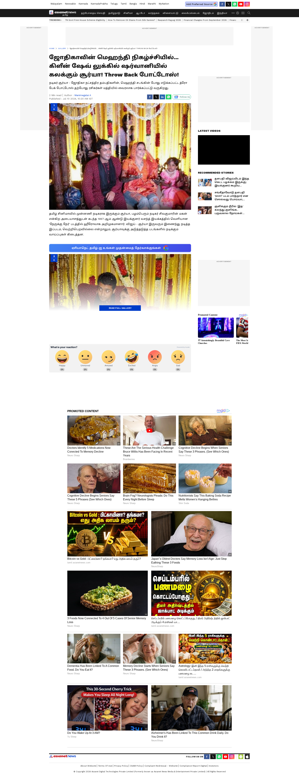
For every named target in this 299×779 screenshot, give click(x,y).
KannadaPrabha (99, 3)
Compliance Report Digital (193, 766)
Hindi (142, 3)
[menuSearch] (249, 13)
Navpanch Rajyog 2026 (169, 20)
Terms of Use (105, 766)
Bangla (133, 3)
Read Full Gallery (120, 308)
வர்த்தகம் (154, 13)
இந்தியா (222, 13)
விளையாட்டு (170, 13)
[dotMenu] (233, 13)
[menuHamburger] (243, 13)
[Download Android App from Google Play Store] (241, 756)
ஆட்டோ (140, 13)
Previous (242, 20)
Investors (214, 766)
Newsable (70, 3)
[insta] (247, 4)
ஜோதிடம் (208, 13)
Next (247, 20)
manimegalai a (82, 95)
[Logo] (64, 13)
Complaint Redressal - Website (161, 766)
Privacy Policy (121, 766)
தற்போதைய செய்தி (93, 13)
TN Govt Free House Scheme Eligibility (85, 20)
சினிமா (128, 13)
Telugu (114, 3)
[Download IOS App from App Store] (247, 756)
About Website (88, 766)
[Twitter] (228, 4)
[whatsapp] (234, 4)
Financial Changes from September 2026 (205, 20)
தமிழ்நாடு (114, 13)
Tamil (124, 3)
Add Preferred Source (199, 4)
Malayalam (56, 3)
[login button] (238, 13)
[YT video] (241, 4)
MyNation (164, 3)
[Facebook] (222, 4)
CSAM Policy (136, 766)
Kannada (83, 3)
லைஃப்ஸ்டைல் (191, 13)
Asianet (62, 756)
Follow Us (185, 97)
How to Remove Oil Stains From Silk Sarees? (131, 20)
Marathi (152, 3)
